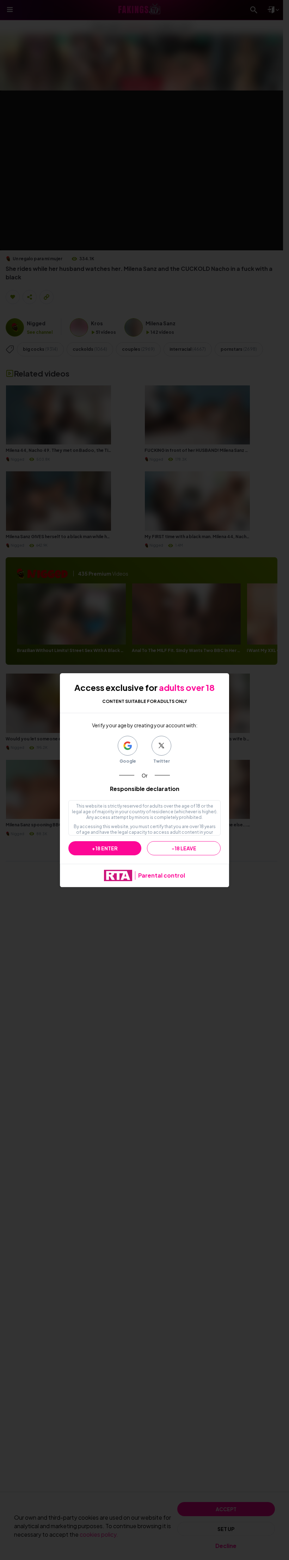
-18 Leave (184, 848)
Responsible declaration (144, 788)
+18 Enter (105, 848)
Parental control (161, 875)
